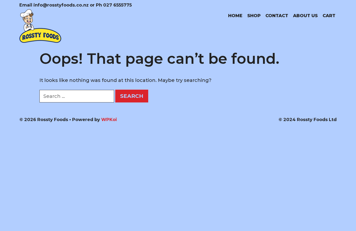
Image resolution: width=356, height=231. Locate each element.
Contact (276, 15)
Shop (254, 15)
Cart (329, 15)
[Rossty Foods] (40, 26)
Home (235, 15)
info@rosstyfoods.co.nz (61, 5)
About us (305, 15)
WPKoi (109, 119)
